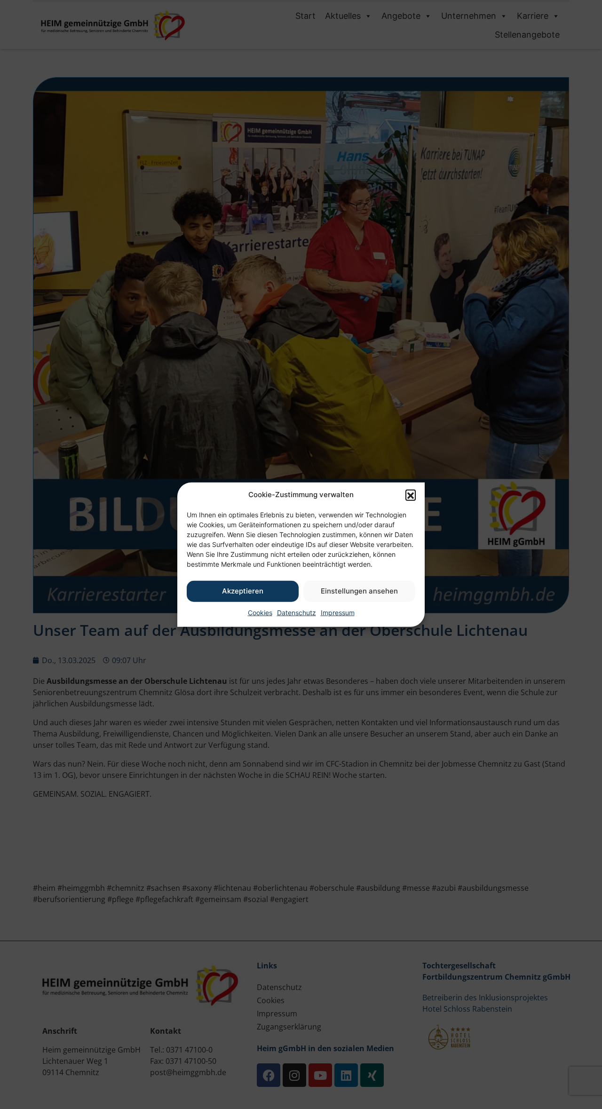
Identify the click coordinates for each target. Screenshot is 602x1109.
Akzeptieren (242, 590)
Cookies (260, 612)
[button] (410, 494)
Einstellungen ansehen (359, 590)
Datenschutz (296, 612)
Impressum (338, 612)
